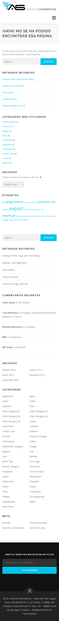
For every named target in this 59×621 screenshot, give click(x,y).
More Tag (7, 461)
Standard (34, 481)
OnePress (37, 609)
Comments (7, 140)
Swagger (5, 220)
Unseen (16, 220)
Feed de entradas (38, 522)
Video (32, 501)
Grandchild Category (12, 446)
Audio (32, 401)
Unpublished (8, 501)
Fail (25, 209)
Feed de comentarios (13, 527)
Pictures (45, 216)
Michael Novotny (11, 326)
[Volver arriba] (29, 591)
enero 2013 (8, 374)
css (53, 201)
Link (32, 451)
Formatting (8, 441)
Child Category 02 (39, 411)
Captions (6, 406)
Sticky (32, 486)
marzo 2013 (36, 369)
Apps (32, 396)
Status (5, 486)
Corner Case (8, 153)
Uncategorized (37, 496)
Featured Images (38, 436)
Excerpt (6, 436)
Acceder (6, 522)
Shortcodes (8, 481)
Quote (5, 476)
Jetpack (5, 163)
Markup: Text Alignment (13, 86)
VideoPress (8, 506)
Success (52, 216)
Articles (26, 202)
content (43, 201)
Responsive (35, 476)
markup (8, 215)
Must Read (30, 216)
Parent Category (10, 466)
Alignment (7, 396)
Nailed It (38, 216)
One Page (35, 461)
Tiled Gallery (8, 92)
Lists (4, 456)
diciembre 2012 (37, 374)
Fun (32, 209)
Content (6, 126)
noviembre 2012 (10, 380)
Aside (5, 401)
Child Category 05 (11, 421)
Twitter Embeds (9, 99)
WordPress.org (37, 527)
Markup (33, 456)
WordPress (24, 220)
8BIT (4, 202)
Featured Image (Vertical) (13, 105)
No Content (24, 302)
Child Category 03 (11, 416)
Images (5, 131)
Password (35, 466)
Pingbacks (6, 144)
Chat (32, 406)
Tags (11, 220)
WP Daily (7, 347)
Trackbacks (7, 149)
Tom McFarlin (10, 312)
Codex (5, 158)
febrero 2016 (9, 369)
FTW (29, 209)
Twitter (6, 496)
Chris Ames (8, 302)
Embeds (34, 431)
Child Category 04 (39, 416)
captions (33, 202)
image (37, 209)
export (16, 208)
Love (42, 209)
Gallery (33, 441)
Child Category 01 (11, 411)
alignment (14, 201)
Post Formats (8, 122)
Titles (4, 135)
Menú (53, 17)
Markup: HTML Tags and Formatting (18, 79)
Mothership (20, 216)
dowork (5, 209)
